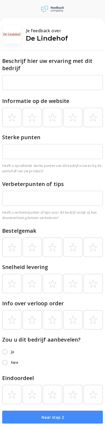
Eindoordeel (18, 378)
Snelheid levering (25, 267)
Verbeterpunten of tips (33, 184)
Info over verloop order (33, 303)
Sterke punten (21, 137)
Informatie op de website (35, 101)
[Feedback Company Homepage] (52, 9)
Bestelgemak (19, 230)
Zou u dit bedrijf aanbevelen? (41, 339)
